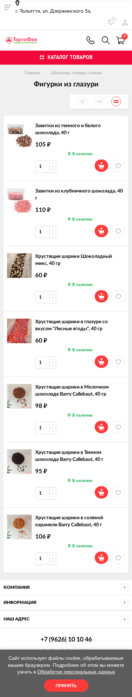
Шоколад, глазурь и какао (76, 73)
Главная (32, 73)
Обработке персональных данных (76, 672)
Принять (66, 685)
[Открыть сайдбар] (7, 7)
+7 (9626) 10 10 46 (90, 40)
